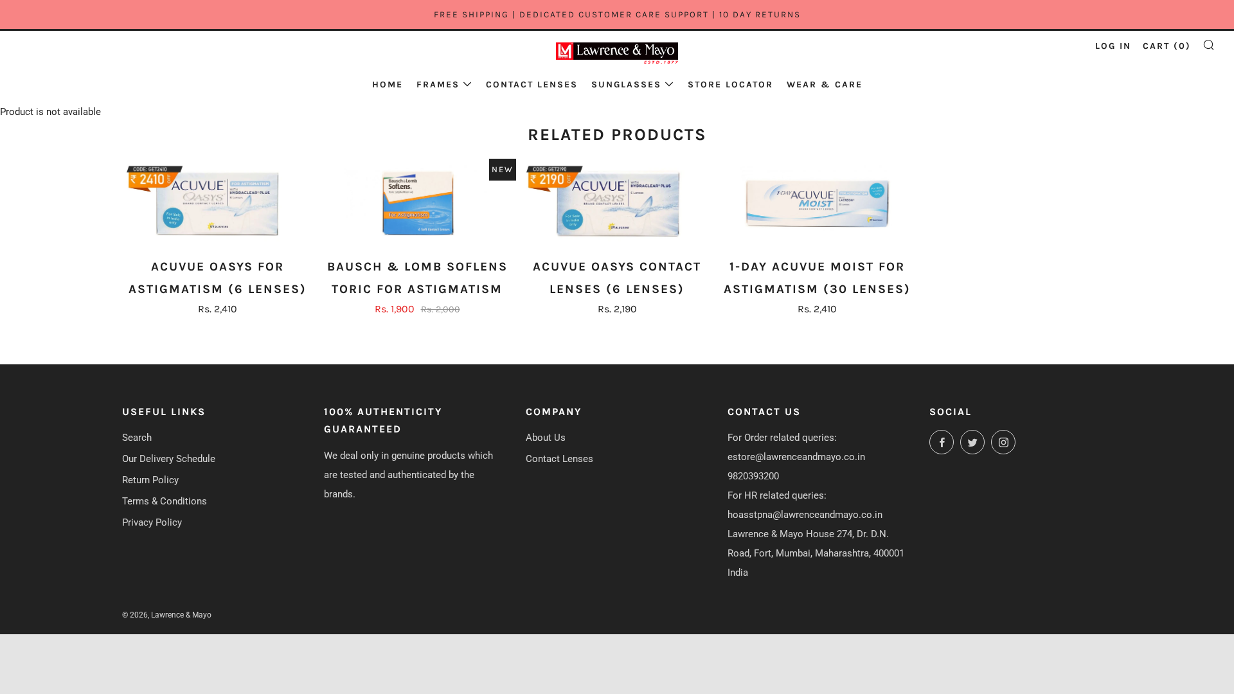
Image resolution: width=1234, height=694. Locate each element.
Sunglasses (626, 84)
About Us (546, 437)
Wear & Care (825, 84)
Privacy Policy (152, 522)
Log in (1113, 45)
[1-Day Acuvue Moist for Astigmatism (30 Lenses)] (817, 204)
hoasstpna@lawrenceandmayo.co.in (805, 514)
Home (387, 84)
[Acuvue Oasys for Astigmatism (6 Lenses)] (217, 204)
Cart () (1167, 45)
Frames (438, 84)
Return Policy (150, 480)
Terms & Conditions (164, 501)
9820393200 (753, 476)
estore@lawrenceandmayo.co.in (796, 457)
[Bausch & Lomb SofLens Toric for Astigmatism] (417, 204)
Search (137, 437)
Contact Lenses (532, 84)
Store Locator (730, 84)
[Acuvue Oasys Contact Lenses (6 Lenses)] (617, 204)
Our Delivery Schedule (168, 459)
